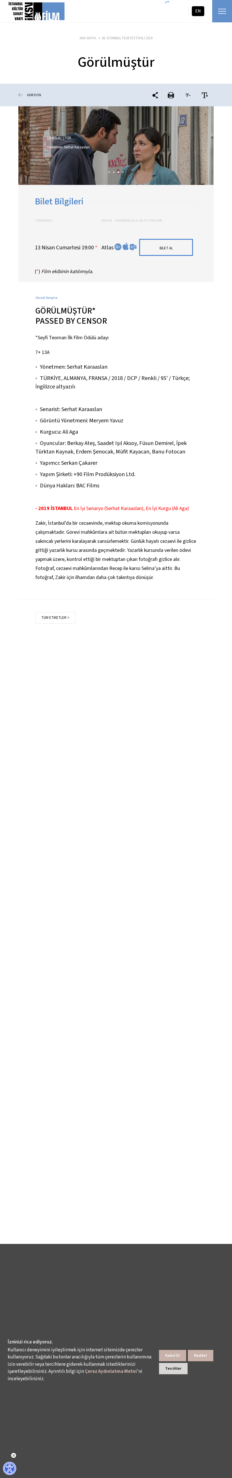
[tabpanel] (116, 145)
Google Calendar (118, 246)
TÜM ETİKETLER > (55, 617)
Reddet (200, 1355)
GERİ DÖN (34, 95)
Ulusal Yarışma (46, 297)
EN (198, 11)
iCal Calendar (126, 246)
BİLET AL (166, 248)
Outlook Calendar (133, 246)
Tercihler (173, 1368)
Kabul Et (172, 1355)
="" (167, 3)
